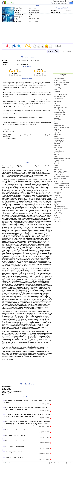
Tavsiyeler (63, 74)
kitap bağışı (57, 91)
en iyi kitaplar (57, 77)
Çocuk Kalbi (57, 120)
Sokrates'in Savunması (60, 107)
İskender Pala (58, 197)
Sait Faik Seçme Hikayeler (61, 183)
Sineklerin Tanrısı (59, 131)
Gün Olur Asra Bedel (59, 96)
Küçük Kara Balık (58, 122)
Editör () (39, 69)
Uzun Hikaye (57, 109)
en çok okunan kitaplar (60, 84)
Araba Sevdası (58, 147)
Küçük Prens (57, 153)
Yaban (55, 149)
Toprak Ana (57, 133)
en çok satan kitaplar (60, 80)
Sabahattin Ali (58, 214)
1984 (55, 103)
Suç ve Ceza (57, 164)
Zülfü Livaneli (58, 221)
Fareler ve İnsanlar (59, 160)
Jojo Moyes (57, 205)
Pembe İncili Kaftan (59, 173)
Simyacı (56, 167)
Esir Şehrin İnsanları (59, 175)
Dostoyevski (57, 201)
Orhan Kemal (57, 210)
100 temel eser (58, 86)
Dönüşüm (56, 154)
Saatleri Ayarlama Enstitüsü (62, 158)
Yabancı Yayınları (34, 12)
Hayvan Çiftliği (58, 105)
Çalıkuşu (56, 118)
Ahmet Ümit (57, 192)
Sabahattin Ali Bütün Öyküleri (62, 187)
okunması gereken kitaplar (61, 82)
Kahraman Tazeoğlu (59, 206)
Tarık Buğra (57, 217)
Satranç (56, 136)
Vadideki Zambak (59, 140)
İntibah (56, 123)
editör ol (56, 89)
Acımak (56, 100)
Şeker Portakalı (58, 169)
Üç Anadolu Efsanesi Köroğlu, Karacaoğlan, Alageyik (62, 177)
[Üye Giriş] (72, 1)
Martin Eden (57, 180)
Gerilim (36, 60)
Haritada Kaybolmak (59, 112)
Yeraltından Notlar (59, 182)
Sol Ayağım (57, 162)
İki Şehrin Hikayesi (59, 138)
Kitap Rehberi (63, 94)
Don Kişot (56, 129)
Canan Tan (57, 199)
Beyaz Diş (56, 156)
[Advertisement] (37, 32)
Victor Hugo (57, 219)
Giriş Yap (63, 51)
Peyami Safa (57, 212)
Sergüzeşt (57, 143)
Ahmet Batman (58, 194)
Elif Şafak (56, 203)
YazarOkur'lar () (14, 69)
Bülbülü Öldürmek (59, 125)
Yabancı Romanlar (34, 10)
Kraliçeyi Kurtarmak (59, 114)
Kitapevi (14, 73)
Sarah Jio (56, 216)
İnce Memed (57, 134)
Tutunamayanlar (58, 98)
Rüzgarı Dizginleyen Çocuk (61, 185)
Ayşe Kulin (57, 195)
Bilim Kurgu (30, 60)
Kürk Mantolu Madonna (60, 171)
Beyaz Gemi (57, 145)
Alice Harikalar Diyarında (61, 111)
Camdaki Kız (57, 101)
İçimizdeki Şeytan (59, 142)
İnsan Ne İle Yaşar (59, 151)
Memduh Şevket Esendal (61, 208)
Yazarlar (63, 190)
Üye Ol (69, 51)
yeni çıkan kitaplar (59, 78)
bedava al (68, 10)
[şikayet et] (51, 404)
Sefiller (56, 165)
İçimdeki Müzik (58, 116)
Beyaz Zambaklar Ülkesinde (62, 127)
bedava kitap (57, 88)
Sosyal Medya (40, 73)
